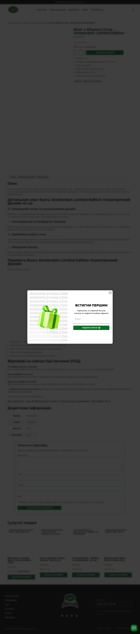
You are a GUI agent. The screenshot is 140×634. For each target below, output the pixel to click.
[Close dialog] (110, 292)
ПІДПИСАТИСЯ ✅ (91, 328)
